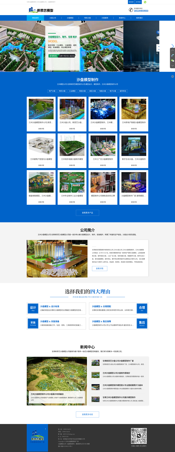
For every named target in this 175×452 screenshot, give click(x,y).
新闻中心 (122, 18)
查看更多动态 (87, 414)
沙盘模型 (70, 18)
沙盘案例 (105, 18)
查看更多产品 (87, 213)
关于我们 (138, 2)
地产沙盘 (52, 91)
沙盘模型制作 (71, 444)
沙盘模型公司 (62, 444)
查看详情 (99, 269)
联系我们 (131, 2)
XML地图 (87, 444)
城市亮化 (123, 91)
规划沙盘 (82, 91)
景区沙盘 (92, 91)
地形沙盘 (87, 18)
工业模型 (72, 91)
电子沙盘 (113, 91)
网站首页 (35, 18)
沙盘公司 (53, 18)
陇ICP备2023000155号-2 (65, 446)
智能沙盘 (102, 91)
